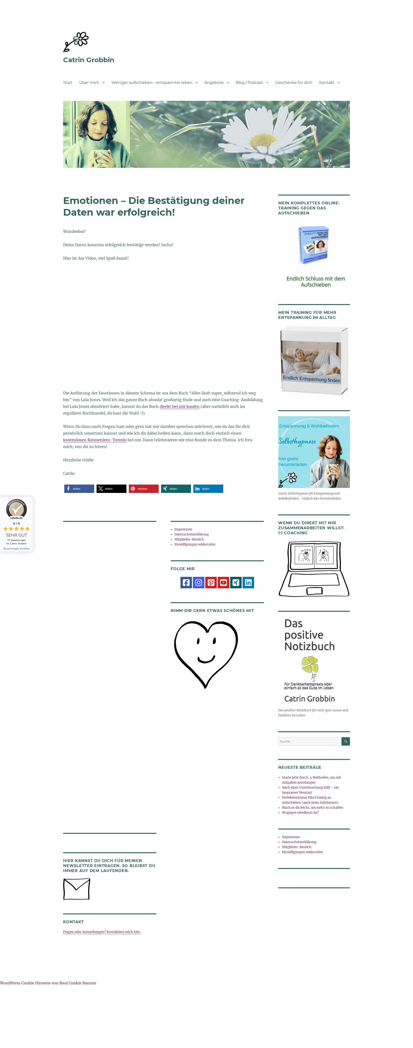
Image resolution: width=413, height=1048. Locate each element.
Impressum (183, 529)
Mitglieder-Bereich (189, 539)
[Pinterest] (211, 582)
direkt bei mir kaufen (180, 406)
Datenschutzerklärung (191, 534)
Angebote (214, 82)
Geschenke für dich (293, 82)
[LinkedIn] (248, 582)
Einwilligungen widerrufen (194, 544)
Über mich (89, 82)
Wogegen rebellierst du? (300, 813)
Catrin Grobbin (88, 60)
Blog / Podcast (249, 82)
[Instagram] (198, 582)
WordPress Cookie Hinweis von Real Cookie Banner (48, 983)
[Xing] (236, 582)
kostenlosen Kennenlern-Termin (95, 439)
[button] (79, 489)
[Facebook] (186, 582)
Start (67, 82)
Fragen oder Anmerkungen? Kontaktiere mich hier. (102, 932)
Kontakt (327, 82)
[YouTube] (223, 582)
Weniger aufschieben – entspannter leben (151, 82)
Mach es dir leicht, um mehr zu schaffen (312, 808)
